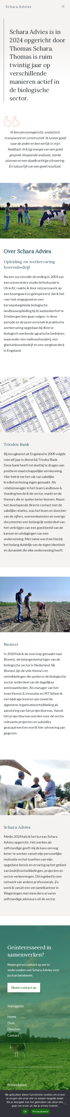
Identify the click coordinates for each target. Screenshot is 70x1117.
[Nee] (65, 1103)
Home (11, 1017)
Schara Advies (19, 6)
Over (11, 1023)
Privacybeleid (17, 1085)
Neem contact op (23, 987)
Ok (25, 1111)
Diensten (13, 1029)
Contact (13, 1035)
